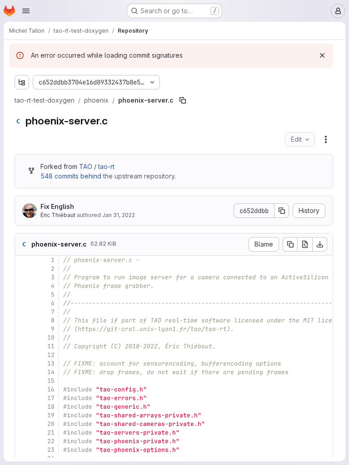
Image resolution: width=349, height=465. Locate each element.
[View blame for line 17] (23, 398)
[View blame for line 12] (23, 355)
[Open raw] (305, 244)
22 (51, 441)
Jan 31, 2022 (118, 215)
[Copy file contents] (290, 244)
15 (51, 381)
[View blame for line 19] (23, 415)
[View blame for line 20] (23, 424)
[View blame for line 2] (23, 268)
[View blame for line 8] (23, 320)
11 (51, 346)
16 (51, 389)
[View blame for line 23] (23, 449)
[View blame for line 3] (23, 277)
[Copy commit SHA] (281, 210)
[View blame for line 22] (23, 441)
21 (51, 432)
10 (51, 337)
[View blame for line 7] (23, 311)
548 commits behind (70, 176)
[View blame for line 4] (23, 286)
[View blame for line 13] (23, 363)
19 (51, 415)
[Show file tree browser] (22, 82)
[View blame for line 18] (23, 406)
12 (51, 355)
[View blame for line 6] (23, 303)
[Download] (320, 244)
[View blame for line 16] (23, 389)
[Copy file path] (182, 100)
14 (51, 372)
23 (51, 450)
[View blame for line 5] (23, 294)
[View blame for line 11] (23, 346)
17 (51, 398)
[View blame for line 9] (23, 329)
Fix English (57, 206)
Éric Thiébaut (57, 215)
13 (51, 363)
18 (51, 407)
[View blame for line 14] (23, 372)
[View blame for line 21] (23, 432)
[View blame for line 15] (23, 380)
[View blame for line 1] (23, 260)
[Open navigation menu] (26, 11)
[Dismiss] (322, 55)
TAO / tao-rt (97, 166)
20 (51, 424)
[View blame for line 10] (23, 337)
